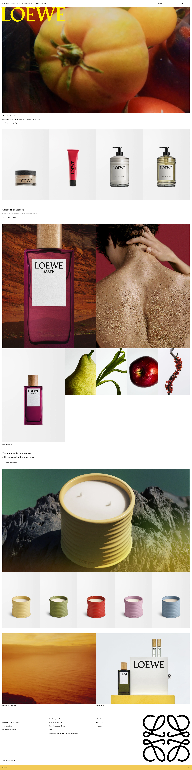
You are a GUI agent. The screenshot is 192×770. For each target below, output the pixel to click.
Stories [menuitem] (43, 3)
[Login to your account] (182, 3)
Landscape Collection (9, 705)
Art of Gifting (100, 705)
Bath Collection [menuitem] (27, 3)
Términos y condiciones (56, 719)
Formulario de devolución (57, 726)
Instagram (100, 722)
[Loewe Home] (33, 14)
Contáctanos (6, 719)
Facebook (100, 719)
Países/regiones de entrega (10, 722)
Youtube (99, 726)
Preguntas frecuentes (9, 729)
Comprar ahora (11, 218)
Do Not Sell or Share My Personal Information (63, 733)
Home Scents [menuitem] (15, 3)
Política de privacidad (55, 722)
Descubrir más (11, 123)
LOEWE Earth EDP (7, 444)
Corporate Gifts (7, 726)
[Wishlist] (185, 3)
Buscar (160, 3)
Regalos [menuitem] (36, 3)
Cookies (51, 729)
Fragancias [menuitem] (5, 3)
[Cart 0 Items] (188, 3)
